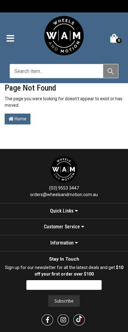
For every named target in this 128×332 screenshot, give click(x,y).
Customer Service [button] (62, 227)
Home (20, 118)
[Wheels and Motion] (64, 36)
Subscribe (64, 301)
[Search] (110, 71)
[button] (10, 38)
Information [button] (62, 243)
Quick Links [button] (62, 211)
